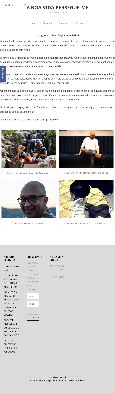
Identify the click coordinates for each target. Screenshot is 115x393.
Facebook (80, 23)
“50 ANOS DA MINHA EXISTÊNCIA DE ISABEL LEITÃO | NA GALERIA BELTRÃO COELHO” (11, 303)
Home (33, 23)
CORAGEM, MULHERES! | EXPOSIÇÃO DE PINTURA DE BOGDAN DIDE (11, 328)
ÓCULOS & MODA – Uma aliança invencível (29, 223)
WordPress (80, 380)
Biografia (47, 23)
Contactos (64, 23)
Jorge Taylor (62, 377)
